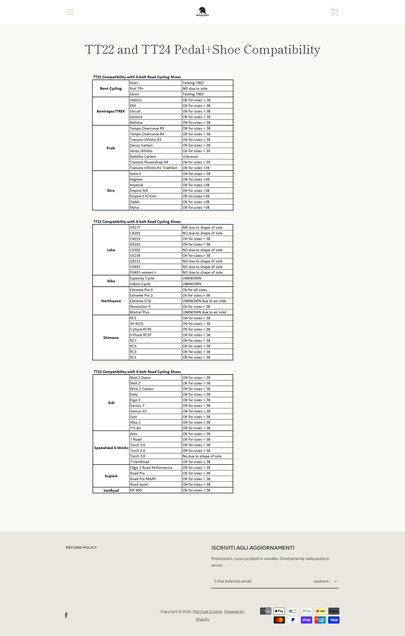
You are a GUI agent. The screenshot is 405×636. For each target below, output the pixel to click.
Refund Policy (81, 547)
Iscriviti (322, 581)
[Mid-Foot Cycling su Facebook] (66, 615)
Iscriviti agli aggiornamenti (252, 548)
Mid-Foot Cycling (207, 611)
